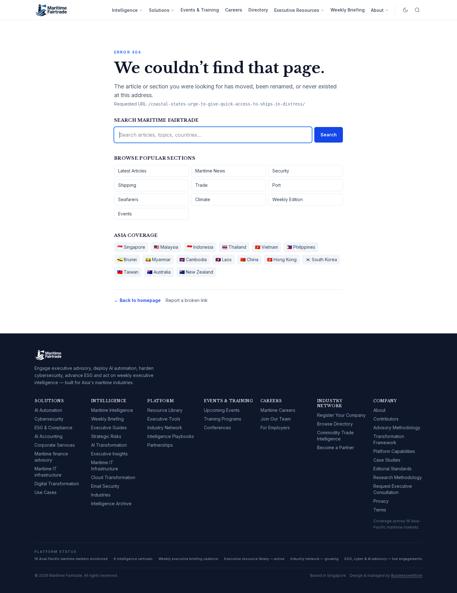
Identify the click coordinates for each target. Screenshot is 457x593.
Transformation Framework (388, 439)
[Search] (417, 10)
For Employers (275, 427)
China (249, 259)
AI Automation (48, 410)
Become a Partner (335, 447)
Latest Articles (132, 170)
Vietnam (266, 247)
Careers (233, 9)
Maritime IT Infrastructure (104, 465)
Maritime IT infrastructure (48, 472)
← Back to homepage (137, 300)
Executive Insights (109, 453)
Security (280, 170)
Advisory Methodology (396, 427)
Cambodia (193, 259)
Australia (159, 272)
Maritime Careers (278, 410)
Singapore (131, 247)
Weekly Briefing (347, 9)
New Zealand (196, 272)
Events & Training (200, 9)
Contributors (386, 418)
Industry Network (164, 427)
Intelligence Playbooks (170, 436)
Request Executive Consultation (392, 489)
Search (329, 134)
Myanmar (158, 259)
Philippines (301, 247)
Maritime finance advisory (51, 457)
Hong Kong (282, 259)
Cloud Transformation (113, 477)
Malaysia (166, 247)
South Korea (321, 259)
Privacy (381, 501)
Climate (202, 199)
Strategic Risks (106, 436)
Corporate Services (55, 445)
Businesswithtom (406, 575)
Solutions (159, 10)
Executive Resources (296, 10)
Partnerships (160, 445)
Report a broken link (187, 300)
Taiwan (127, 272)
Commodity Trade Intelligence (335, 435)
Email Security (105, 486)
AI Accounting (48, 436)
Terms (379, 509)
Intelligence (125, 10)
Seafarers (128, 199)
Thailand (234, 247)
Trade (201, 185)
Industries (101, 494)
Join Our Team (276, 418)
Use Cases (46, 492)
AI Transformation (109, 445)
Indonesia (200, 247)
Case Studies (386, 460)
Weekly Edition (287, 199)
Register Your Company (341, 415)
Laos (223, 259)
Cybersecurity (49, 418)
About (377, 10)
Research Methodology (397, 477)
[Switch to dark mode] (405, 10)
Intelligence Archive (111, 503)
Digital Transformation (57, 483)
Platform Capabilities (394, 451)
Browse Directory (335, 423)
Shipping (127, 185)
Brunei (127, 259)
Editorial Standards (392, 468)
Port (276, 185)
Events (125, 213)
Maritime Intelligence (112, 410)
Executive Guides (109, 427)
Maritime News (210, 170)
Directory (258, 9)
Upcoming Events (222, 410)
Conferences (217, 427)
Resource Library (164, 410)
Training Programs (222, 418)
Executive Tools (163, 418)
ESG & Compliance (53, 427)
